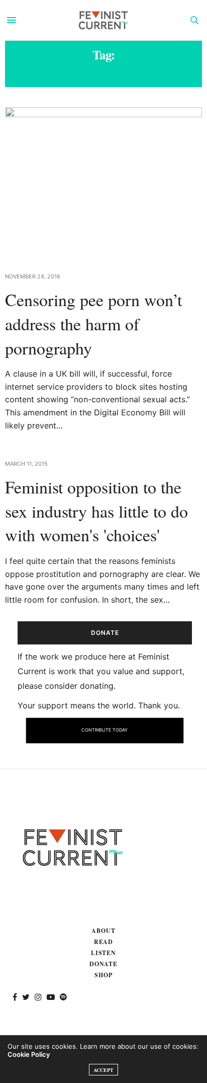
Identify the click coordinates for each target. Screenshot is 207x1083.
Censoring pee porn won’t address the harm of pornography (93, 323)
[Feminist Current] (103, 20)
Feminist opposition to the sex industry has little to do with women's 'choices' (96, 510)
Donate (103, 964)
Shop (103, 975)
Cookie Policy (29, 1054)
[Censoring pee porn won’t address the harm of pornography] (103, 183)
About (103, 930)
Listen (104, 953)
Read (104, 941)
